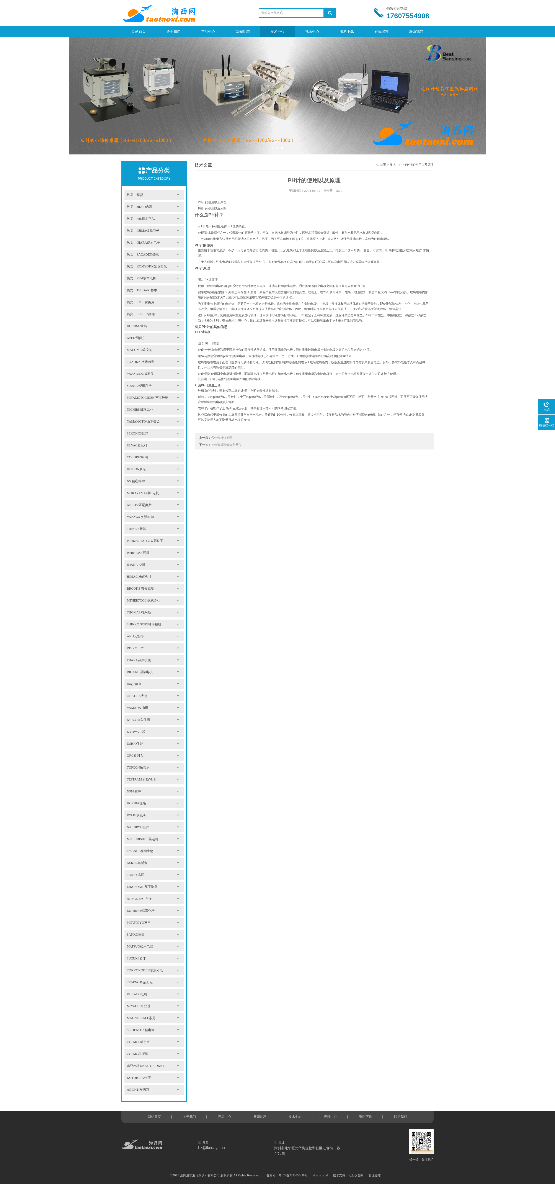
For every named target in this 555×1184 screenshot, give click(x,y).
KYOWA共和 (136, 731)
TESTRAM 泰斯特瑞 (141, 779)
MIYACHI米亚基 (138, 1006)
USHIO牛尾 (135, 743)
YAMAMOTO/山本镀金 (143, 421)
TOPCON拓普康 (138, 767)
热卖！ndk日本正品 (141, 218)
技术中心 (277, 31)
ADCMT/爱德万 (138, 1089)
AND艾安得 (135, 636)
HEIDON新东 (136, 469)
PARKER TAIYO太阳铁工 (145, 541)
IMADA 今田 (136, 564)
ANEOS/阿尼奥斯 (139, 505)
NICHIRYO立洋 (138, 827)
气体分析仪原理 (221, 437)
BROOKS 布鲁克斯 (140, 588)
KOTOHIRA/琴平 (139, 1077)
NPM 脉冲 (134, 791)
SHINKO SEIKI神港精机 (144, 624)
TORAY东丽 (135, 875)
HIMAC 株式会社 (139, 576)
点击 (178, 195)
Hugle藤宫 (134, 684)
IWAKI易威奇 (136, 815)
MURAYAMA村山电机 (143, 493)
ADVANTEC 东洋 (139, 898)
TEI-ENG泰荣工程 (140, 982)
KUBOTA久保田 (138, 720)
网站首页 (139, 31)
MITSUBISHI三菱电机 (142, 839)
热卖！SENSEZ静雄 (141, 314)
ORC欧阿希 (135, 755)
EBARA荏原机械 (139, 660)
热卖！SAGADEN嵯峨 (143, 254)
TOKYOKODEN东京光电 (145, 970)
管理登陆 (375, 1175)
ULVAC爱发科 (137, 445)
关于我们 (173, 31)
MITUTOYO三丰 (139, 922)
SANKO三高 (136, 934)
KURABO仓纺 (137, 994)
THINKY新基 (136, 529)
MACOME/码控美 (139, 350)
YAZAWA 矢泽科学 (140, 517)
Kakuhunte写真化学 (141, 910)
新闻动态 (243, 31)
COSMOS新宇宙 (138, 1042)
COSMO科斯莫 (137, 1054)
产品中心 (208, 31)
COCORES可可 (137, 457)
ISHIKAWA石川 (138, 552)
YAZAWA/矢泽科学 (140, 374)
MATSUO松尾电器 (140, 946)
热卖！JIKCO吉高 (139, 206)
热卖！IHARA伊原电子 (143, 242)
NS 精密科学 (136, 481)
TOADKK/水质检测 (141, 362)
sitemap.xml (320, 1175)
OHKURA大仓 (137, 696)
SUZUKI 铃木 (136, 958)
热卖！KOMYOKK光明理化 (147, 266)
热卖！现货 (135, 195)
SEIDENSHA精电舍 (141, 1030)
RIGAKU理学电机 (140, 672)
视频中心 (312, 31)
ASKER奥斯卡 (137, 863)
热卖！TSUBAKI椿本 (142, 290)
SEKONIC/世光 (137, 433)
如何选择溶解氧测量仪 (226, 444)
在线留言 (381, 31)
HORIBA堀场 (136, 803)
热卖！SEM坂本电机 (141, 278)
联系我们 (416, 31)
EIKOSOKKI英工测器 (142, 887)
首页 (383, 164)
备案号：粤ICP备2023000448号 (287, 1175)
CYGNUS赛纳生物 (140, 851)
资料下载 (347, 31)
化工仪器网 (355, 1175)
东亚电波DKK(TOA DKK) (145, 1066)
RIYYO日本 (135, 648)
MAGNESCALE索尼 (141, 1018)
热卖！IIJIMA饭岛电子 (143, 230)
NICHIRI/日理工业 (140, 409)
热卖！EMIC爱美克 (140, 302)
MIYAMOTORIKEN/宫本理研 (147, 397)
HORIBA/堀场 (137, 326)
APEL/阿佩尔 (136, 338)
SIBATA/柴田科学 (139, 385)
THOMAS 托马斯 (139, 612)
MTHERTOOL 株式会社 (143, 600)
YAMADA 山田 (137, 708)
